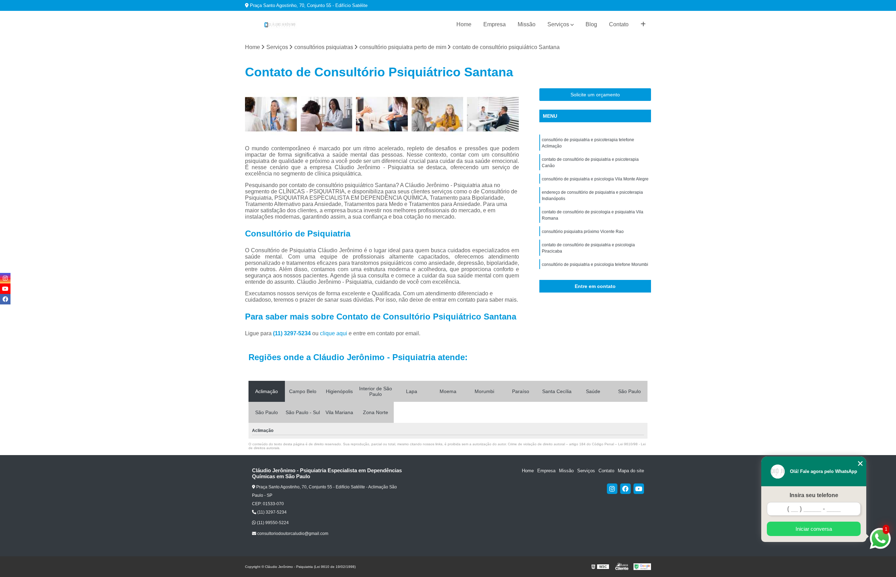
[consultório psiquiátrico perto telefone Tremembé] (493, 114)
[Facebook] (625, 488)
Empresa (494, 24)
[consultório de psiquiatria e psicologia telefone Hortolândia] (382, 114)
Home (463, 24)
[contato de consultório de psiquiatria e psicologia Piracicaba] (327, 114)
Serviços (558, 24)
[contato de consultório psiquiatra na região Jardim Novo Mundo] (438, 114)
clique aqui (333, 333)
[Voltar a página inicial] (280, 25)
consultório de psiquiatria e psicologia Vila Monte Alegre (595, 179)
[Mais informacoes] (643, 25)
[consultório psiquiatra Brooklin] (271, 114)
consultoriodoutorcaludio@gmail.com (292, 533)
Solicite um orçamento (595, 94)
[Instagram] (612, 488)
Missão (527, 24)
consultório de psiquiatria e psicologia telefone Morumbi (595, 264)
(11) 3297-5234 (292, 333)
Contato (619, 24)
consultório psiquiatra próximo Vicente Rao (583, 231)
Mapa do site (631, 470)
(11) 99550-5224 (272, 522)
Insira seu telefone (814, 495)
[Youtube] (639, 488)
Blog (591, 24)
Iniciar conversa (814, 529)
